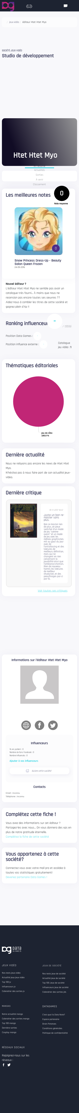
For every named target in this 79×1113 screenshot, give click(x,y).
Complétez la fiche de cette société (27, 837)
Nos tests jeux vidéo (11, 973)
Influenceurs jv (9, 987)
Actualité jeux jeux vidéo (13, 977)
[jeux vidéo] (29, 5)
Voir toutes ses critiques (52, 590)
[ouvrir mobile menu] (65, 5)
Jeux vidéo (9, 965)
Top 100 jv (6, 982)
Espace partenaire (50, 1019)
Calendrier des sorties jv (13, 991)
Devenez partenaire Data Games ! (26, 877)
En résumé (39, 166)
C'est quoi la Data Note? (53, 1015)
